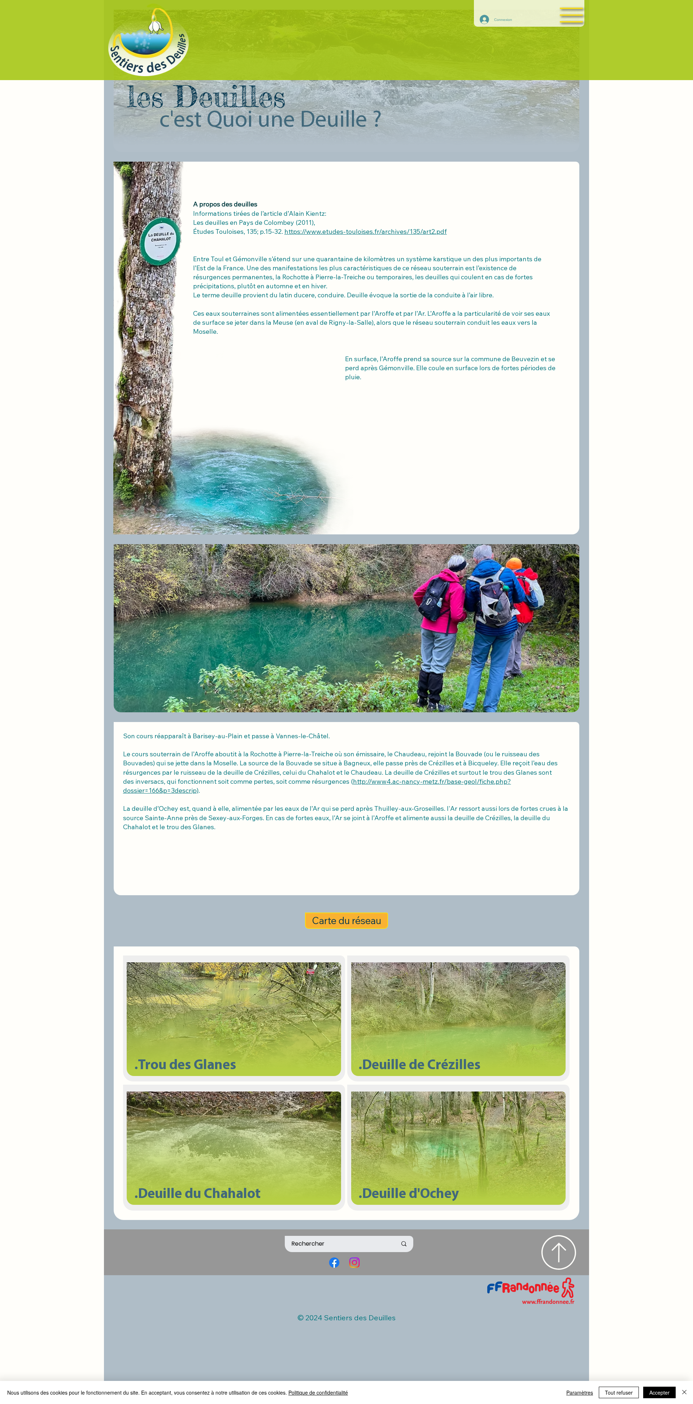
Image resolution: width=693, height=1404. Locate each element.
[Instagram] (354, 1262)
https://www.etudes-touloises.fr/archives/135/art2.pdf (365, 231)
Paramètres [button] (579, 1392)
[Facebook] (334, 1262)
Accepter (659, 1392)
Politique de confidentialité (318, 1392)
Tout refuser (619, 1392)
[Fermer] (684, 1392)
